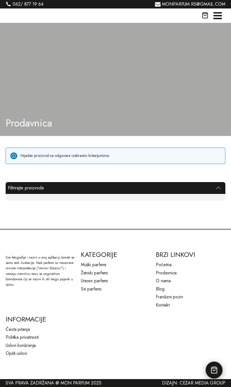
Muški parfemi (93, 264)
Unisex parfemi (94, 280)
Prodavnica (166, 273)
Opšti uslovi (16, 353)
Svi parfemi (91, 289)
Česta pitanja (18, 329)
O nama (163, 280)
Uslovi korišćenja (21, 345)
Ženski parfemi (94, 273)
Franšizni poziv (169, 297)
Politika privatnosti (22, 337)
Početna (163, 264)
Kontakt (162, 305)
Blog (160, 289)
